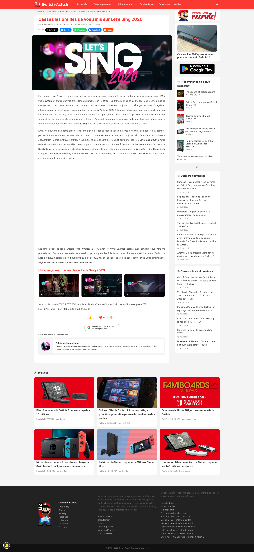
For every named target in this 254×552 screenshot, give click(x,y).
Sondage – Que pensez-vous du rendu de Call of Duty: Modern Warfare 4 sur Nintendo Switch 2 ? (196, 185)
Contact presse (105, 526)
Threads (62, 527)
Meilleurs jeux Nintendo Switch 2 (176, 523)
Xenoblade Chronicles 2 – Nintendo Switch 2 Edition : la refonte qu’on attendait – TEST (195, 295)
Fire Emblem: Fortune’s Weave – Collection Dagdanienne (200, 130)
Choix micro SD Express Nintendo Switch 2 (182, 536)
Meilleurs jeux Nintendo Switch (175, 520)
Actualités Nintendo (51, 11)
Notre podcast (167, 506)
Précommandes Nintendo (173, 513)
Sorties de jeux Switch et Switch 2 (177, 526)
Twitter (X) (63, 506)
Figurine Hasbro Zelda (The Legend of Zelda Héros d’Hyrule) (199, 144)
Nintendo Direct (168, 509)
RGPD (109, 533)
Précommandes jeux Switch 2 (175, 516)
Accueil (37, 11)
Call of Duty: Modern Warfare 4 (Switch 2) (201, 103)
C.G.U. (100, 533)
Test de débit (167, 503)
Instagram (63, 520)
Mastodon (63, 523)
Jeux (63, 11)
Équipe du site (104, 516)
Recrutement (103, 520)
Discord (62, 510)
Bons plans (164, 4)
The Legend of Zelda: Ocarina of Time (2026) (200, 93)
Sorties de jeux (147, 4)
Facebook (63, 517)
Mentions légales (105, 530)
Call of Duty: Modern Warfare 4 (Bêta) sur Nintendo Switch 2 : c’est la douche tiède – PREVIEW (196, 280)
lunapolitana (47, 24)
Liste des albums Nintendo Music (177, 530)
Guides (177, 4)
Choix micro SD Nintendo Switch (176, 533)
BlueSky (62, 513)
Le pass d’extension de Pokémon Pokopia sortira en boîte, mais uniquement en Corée (193, 200)
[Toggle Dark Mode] (6, 545)
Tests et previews (102, 4)
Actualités (82, 4)
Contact (101, 523)
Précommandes (125, 4)
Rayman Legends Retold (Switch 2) (197, 117)
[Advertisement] (101, 203)
